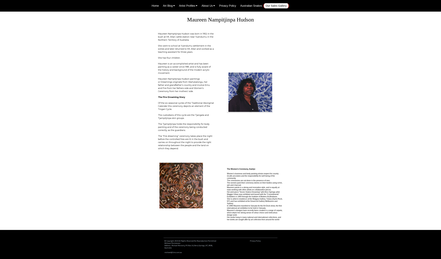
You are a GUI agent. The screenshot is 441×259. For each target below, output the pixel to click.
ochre (279, 183)
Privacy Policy (227, 5)
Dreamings (166, 82)
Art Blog (168, 5)
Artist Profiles (187, 5)
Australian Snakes (251, 5)
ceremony (250, 183)
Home (155, 5)
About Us (207, 5)
